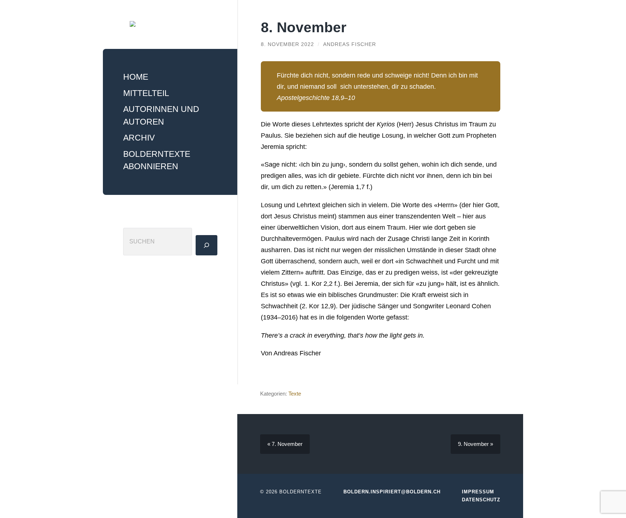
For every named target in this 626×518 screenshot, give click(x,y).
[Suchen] (206, 245)
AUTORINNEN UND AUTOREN (161, 115)
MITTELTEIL (146, 93)
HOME (135, 77)
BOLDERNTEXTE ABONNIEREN (156, 160)
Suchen (134, 220)
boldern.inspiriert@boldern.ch (392, 491)
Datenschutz (481, 499)
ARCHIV (139, 137)
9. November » (475, 444)
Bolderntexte (300, 491)
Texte (294, 393)
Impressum (478, 491)
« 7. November (284, 444)
